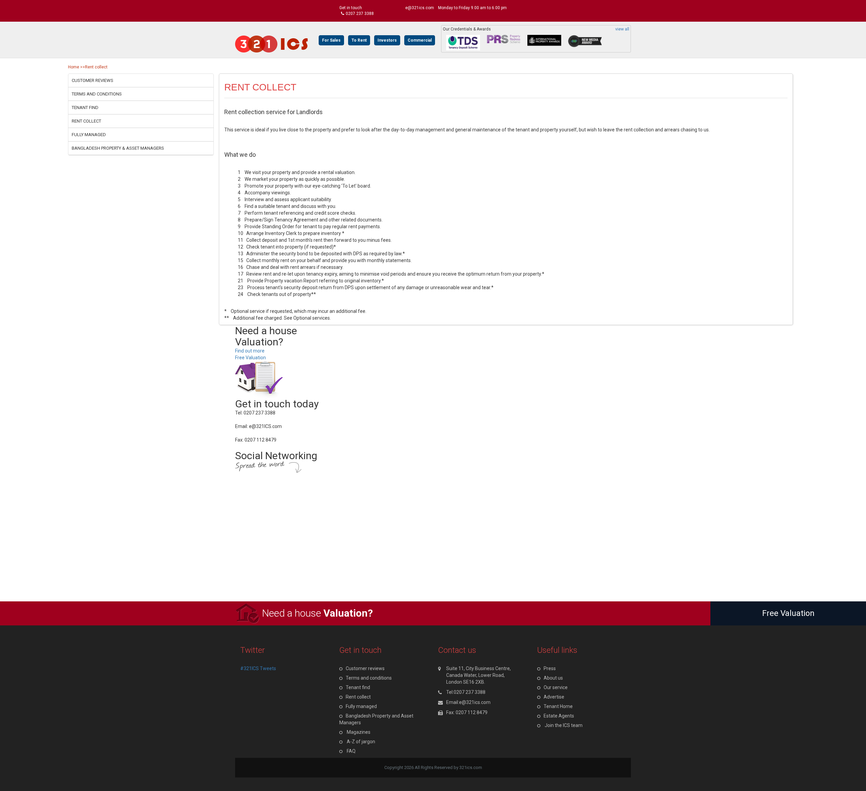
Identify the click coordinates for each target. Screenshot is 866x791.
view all (622, 29)
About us (553, 678)
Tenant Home (558, 706)
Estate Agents (559, 716)
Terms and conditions (97, 94)
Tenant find (85, 107)
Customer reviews (92, 80)
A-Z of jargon (361, 741)
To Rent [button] (359, 40)
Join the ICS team (564, 725)
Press (550, 668)
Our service (556, 687)
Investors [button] (387, 40)
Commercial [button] (420, 40)
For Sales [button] (331, 40)
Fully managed (89, 134)
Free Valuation (250, 357)
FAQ (351, 751)
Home (73, 67)
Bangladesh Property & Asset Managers (118, 148)
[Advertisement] (203, 554)
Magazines (358, 732)
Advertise (554, 697)
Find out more (250, 351)
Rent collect (86, 121)
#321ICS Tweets (258, 668)
